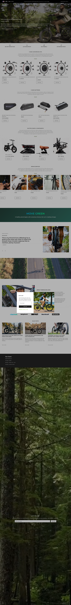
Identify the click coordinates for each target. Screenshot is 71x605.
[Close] (53, 293)
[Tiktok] (25, 309)
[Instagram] (22, 309)
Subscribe (25, 306)
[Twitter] (19, 309)
